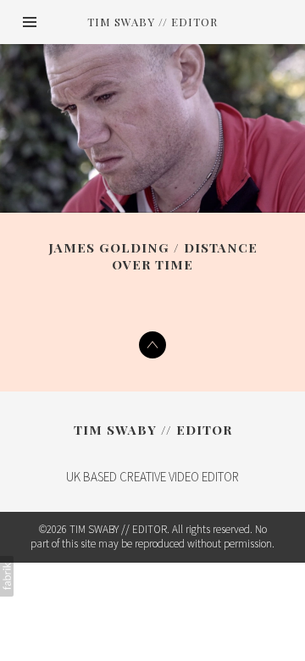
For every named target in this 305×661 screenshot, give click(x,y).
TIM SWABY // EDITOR (153, 429)
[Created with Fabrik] (7, 576)
